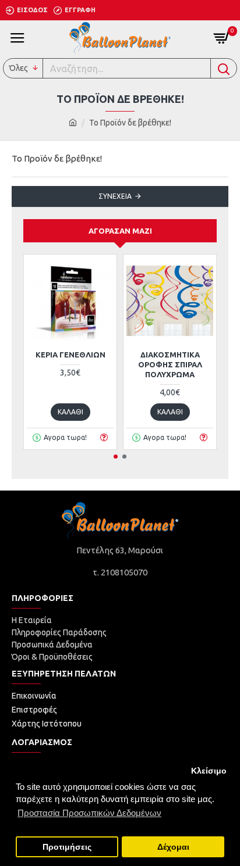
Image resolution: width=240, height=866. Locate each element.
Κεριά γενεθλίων (70, 354)
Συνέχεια (115, 196)
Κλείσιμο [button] (209, 771)
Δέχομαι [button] (173, 847)
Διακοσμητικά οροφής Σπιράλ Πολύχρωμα (170, 364)
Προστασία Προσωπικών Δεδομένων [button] (89, 813)
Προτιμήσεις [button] (67, 847)
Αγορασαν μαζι (120, 231)
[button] (116, 457)
